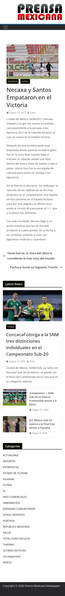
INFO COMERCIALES (15, 497)
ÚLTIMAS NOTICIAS (14, 550)
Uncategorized (11, 556)
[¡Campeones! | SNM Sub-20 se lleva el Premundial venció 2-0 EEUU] (14, 401)
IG (4, 491)
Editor (33, 112)
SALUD (7, 532)
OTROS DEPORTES (14, 514)
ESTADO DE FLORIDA (15, 473)
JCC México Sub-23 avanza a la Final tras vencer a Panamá (42, 423)
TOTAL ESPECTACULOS (16, 538)
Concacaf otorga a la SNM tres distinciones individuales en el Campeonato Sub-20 (32, 344)
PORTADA (8, 520)
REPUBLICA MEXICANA (16, 526)
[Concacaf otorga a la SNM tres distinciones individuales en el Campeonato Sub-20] (32, 305)
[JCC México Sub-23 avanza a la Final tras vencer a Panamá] (14, 426)
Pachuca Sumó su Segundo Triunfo (34, 267)
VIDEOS (7, 562)
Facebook (12, 81)
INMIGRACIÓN (11, 503)
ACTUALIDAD (10, 455)
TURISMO (8, 544)
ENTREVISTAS (11, 467)
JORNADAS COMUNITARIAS (19, 508)
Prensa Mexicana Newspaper (42, 586)
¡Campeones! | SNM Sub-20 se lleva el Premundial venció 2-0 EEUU (43, 398)
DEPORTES (9, 461)
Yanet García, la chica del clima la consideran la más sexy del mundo (31, 255)
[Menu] (5, 27)
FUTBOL (25, 81)
